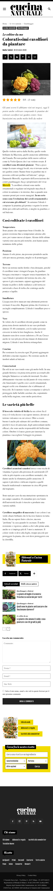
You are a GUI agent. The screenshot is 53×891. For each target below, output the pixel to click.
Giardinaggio (28, 23)
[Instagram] (19, 821)
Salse (11, 864)
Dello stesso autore (29, 584)
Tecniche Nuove (8, 844)
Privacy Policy (21, 875)
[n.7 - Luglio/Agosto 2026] (10, 559)
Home (5, 23)
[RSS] (33, 821)
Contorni (29, 860)
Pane (4, 864)
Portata (31, 761)
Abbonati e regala (18, 840)
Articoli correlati (11, 584)
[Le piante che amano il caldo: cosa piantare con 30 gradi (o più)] (9, 619)
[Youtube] (40, 821)
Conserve (18, 864)
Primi (14, 860)
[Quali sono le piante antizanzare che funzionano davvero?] (9, 607)
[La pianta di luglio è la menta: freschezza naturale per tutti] (9, 594)
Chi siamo (6, 840)
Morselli (6, 185)
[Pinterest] (26, 821)
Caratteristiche (12, 761)
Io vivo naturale (15, 23)
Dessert (27, 864)
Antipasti (6, 860)
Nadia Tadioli (8, 50)
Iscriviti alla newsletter (37, 840)
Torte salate (40, 860)
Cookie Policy (32, 875)
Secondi (21, 860)
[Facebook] (12, 821)
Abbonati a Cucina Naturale (31, 559)
